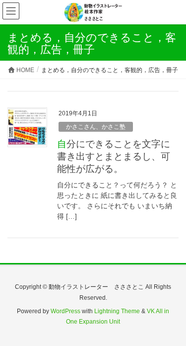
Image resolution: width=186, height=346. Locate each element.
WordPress (65, 311)
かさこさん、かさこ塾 (95, 126)
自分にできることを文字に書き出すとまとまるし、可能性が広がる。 (113, 156)
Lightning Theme (117, 311)
